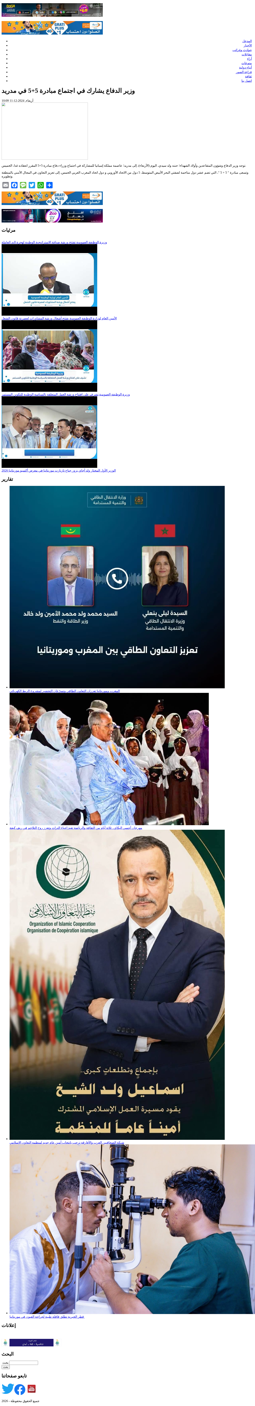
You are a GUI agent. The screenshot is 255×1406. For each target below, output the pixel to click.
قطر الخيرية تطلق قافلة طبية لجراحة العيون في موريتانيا (47, 1316)
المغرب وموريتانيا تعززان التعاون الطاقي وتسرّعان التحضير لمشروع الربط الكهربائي (65, 691)
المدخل (247, 41)
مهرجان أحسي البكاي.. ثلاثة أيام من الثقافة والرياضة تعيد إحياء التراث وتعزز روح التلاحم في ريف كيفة (76, 828)
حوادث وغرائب (242, 50)
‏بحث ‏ (5, 1362)
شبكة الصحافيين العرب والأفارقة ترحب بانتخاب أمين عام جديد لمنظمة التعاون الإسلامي (67, 1142)
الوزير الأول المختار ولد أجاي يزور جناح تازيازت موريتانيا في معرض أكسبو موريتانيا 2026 (59, 470)
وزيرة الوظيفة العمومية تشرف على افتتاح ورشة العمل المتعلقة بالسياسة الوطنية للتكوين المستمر (66, 394)
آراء (249, 58)
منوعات (246, 63)
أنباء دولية (245, 67)
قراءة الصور (244, 72)
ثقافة (248, 76)
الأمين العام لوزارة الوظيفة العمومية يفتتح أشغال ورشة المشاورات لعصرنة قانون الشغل (59, 318)
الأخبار (248, 45)
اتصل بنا (246, 80)
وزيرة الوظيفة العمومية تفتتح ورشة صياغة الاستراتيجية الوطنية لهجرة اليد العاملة (54, 242)
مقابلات (247, 54)
